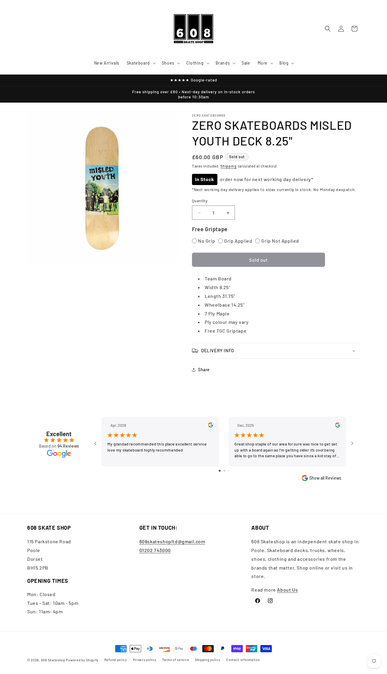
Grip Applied (238, 241)
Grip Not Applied (280, 241)
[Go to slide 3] (228, 470)
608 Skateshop (53, 660)
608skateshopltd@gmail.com (172, 541)
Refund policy (115, 660)
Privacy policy (144, 660)
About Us (287, 590)
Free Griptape (210, 229)
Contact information (243, 660)
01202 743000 (155, 550)
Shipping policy (207, 660)
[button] (140, 63)
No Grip (206, 241)
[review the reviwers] (210, 425)
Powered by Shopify (82, 660)
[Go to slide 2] (224, 470)
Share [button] (204, 369)
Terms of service (175, 660)
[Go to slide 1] (220, 471)
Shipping (228, 166)
